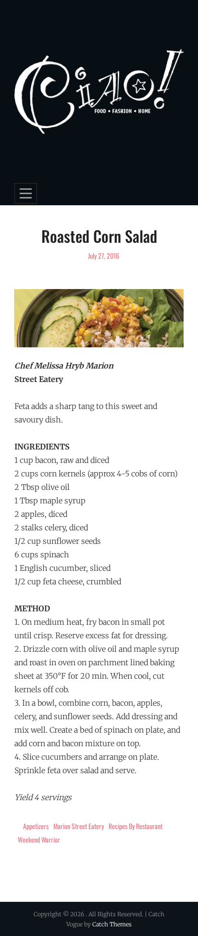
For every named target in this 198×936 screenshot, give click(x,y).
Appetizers (36, 826)
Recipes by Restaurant (135, 826)
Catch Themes (112, 924)
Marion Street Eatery (78, 826)
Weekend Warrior (39, 839)
